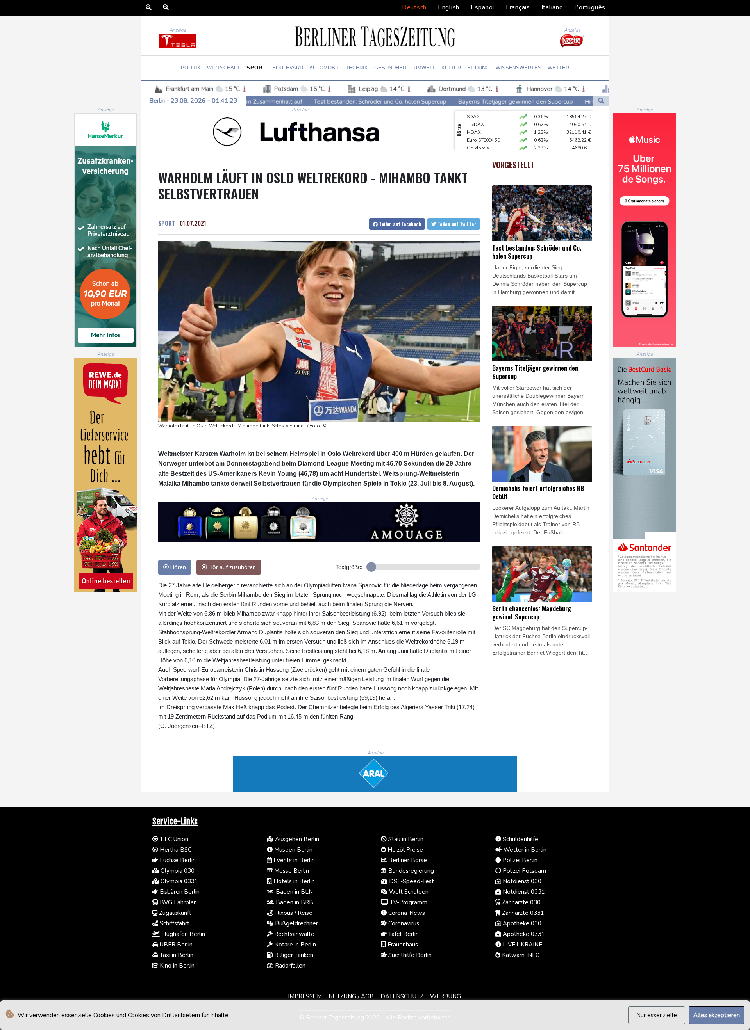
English (448, 7)
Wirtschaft (223, 68)
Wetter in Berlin (524, 850)
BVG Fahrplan (177, 902)
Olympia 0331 (178, 881)
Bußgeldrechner (295, 923)
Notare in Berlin (294, 944)
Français (518, 7)
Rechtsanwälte (293, 934)
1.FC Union (173, 839)
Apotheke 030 (521, 923)
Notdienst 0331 (523, 892)
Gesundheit (390, 68)
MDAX (474, 117)
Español (483, 7)
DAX (472, 149)
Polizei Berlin (519, 860)
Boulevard (287, 68)
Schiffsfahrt (173, 923)
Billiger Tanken (293, 955)
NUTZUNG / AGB (351, 996)
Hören (177, 567)
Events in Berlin (293, 860)
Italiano (552, 7)
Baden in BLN (293, 892)
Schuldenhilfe (519, 839)
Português (589, 7)
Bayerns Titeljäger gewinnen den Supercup (407, 101)
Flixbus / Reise (292, 913)
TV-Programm (407, 902)
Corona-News (406, 913)
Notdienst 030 (521, 881)
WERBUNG (445, 996)
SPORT (166, 223)
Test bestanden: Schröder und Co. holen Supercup (272, 101)
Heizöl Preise (404, 850)
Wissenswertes (518, 68)
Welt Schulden (408, 892)
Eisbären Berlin (179, 892)
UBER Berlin (175, 944)
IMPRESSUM (305, 996)
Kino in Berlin (176, 966)
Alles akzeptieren (716, 1015)
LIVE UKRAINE (521, 944)
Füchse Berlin (177, 860)
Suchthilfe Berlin (409, 955)
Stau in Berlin (405, 839)
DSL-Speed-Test (411, 881)
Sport (256, 68)
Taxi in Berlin (175, 955)
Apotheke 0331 (523, 934)
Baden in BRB (293, 902)
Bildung (478, 68)
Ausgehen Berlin (296, 839)
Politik (191, 68)
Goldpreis (478, 133)
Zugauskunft (174, 913)
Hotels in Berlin (293, 881)
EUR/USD (477, 141)
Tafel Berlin (403, 934)
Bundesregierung (410, 871)
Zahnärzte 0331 (522, 913)
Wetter (558, 68)
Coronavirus (403, 923)
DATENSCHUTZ (401, 996)
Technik (357, 68)
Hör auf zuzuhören (231, 567)
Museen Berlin (292, 850)
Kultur (451, 68)
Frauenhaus (402, 944)
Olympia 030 (177, 871)
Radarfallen (289, 966)
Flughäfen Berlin (182, 934)
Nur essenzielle (656, 1015)
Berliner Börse (407, 860)
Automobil (324, 68)
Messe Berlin (291, 871)
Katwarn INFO (520, 955)
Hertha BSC (175, 850)
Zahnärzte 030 (520, 902)
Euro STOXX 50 (483, 125)
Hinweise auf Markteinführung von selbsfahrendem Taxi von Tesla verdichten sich (584, 102)
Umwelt (424, 68)
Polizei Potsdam (523, 871)
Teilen (399, 224)
